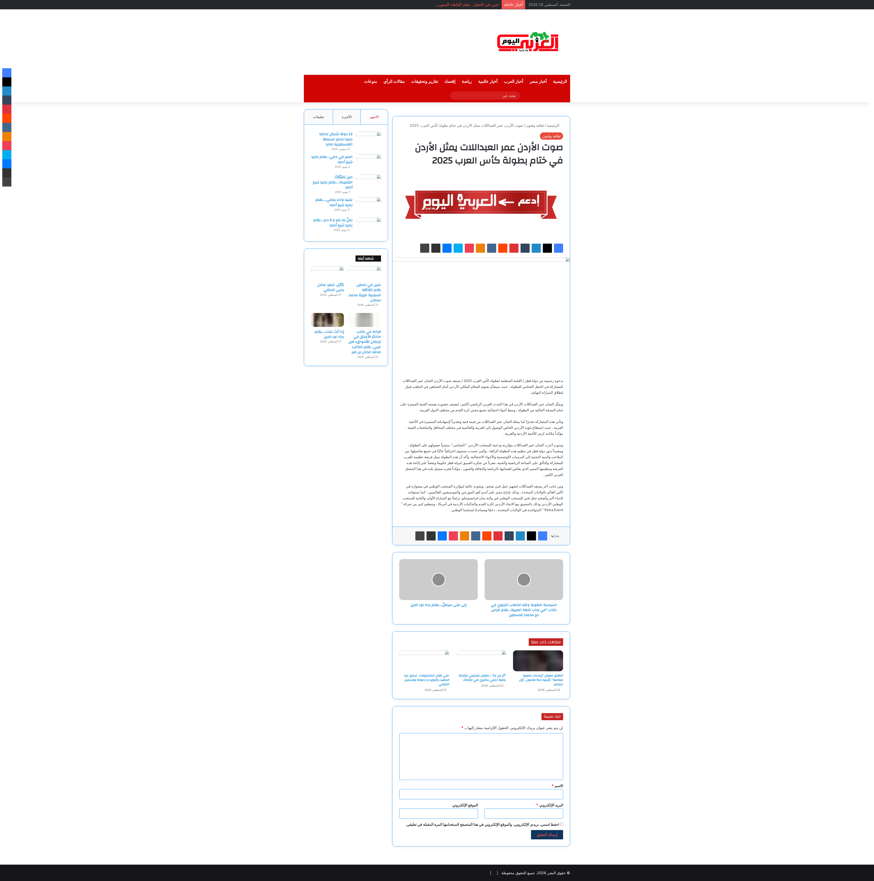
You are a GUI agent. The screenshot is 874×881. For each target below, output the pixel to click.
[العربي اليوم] (528, 42)
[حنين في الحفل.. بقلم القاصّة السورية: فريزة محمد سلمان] (364, 273)
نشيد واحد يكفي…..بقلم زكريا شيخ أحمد (334, 202)
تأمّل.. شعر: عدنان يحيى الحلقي (330, 287)
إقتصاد (450, 81)
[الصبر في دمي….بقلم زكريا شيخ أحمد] (368, 162)
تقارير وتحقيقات (424, 81)
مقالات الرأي (394, 81)
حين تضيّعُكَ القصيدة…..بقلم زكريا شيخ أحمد (333, 182)
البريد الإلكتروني (549, 805)
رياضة (467, 81)
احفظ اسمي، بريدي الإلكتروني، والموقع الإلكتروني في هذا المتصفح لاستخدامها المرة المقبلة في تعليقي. (482, 824)
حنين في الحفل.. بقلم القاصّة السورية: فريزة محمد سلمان (450, 4)
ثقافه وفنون (535, 125)
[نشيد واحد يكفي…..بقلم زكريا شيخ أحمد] (368, 205)
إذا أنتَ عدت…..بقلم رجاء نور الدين (329, 334)
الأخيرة (347, 117)
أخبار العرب (513, 81)
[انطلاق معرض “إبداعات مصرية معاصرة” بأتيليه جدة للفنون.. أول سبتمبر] (538, 660)
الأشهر (374, 117)
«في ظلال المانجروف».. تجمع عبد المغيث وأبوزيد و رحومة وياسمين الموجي (426, 680)
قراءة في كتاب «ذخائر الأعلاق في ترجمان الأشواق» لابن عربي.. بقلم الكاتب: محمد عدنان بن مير (364, 342)
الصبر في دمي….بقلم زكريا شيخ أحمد (332, 159)
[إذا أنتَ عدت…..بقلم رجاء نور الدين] (327, 320)
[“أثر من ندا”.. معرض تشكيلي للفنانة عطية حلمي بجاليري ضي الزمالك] (481, 660)
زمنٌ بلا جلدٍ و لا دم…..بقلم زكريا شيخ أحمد (333, 222)
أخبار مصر (538, 81)
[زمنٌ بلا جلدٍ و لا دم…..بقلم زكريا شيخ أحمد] (368, 226)
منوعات (370, 81)
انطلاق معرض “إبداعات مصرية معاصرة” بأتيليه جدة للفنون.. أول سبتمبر (541, 680)
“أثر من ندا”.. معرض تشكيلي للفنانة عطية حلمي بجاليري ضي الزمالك (482, 678)
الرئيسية (560, 81)
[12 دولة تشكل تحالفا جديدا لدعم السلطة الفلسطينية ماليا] (368, 140)
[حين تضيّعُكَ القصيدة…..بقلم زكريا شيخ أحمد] (368, 183)
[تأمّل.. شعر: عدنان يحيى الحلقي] (327, 273)
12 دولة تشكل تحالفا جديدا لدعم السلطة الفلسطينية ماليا (336, 139)
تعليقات (318, 117)
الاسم (557, 785)
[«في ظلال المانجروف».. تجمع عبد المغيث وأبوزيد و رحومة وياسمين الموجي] (424, 660)
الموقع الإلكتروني (465, 805)
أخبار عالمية (488, 81)
